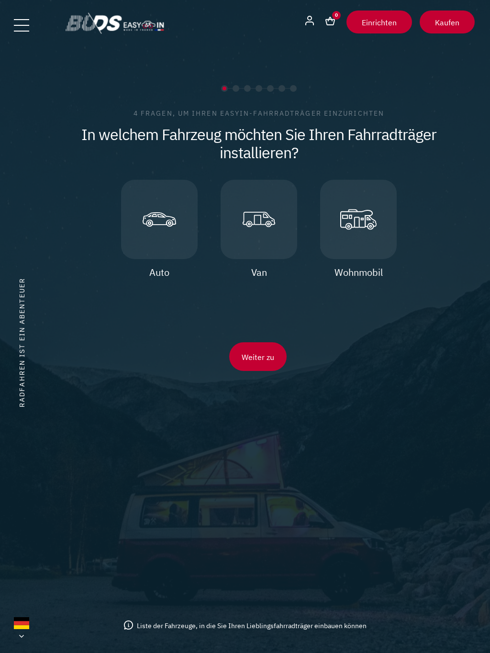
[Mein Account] (309, 22)
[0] (330, 22)
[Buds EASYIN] (115, 30)
